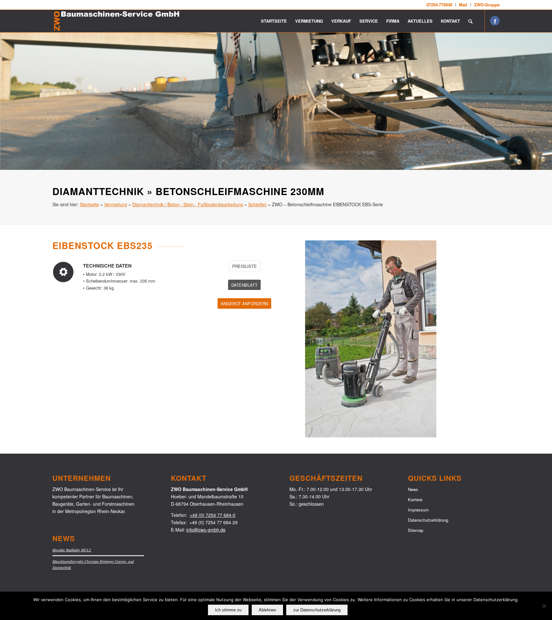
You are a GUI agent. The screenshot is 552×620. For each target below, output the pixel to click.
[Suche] (470, 21)
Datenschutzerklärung (428, 520)
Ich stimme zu (228, 610)
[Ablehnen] (544, 606)
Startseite (89, 204)
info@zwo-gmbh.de (206, 529)
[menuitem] (439, 4)
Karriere (415, 499)
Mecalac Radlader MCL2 (71, 549)
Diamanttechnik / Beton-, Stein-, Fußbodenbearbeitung (187, 204)
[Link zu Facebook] (495, 21)
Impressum (418, 510)
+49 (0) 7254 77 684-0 (212, 515)
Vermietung (115, 204)
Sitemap (415, 530)
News (413, 489)
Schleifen (257, 204)
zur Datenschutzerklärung (317, 610)
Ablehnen (267, 610)
